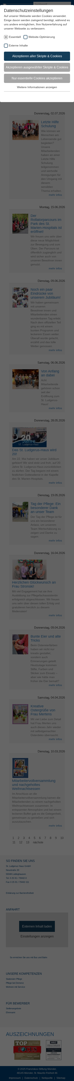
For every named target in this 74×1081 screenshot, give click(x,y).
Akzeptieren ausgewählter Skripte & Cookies (37, 67)
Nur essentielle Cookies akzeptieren (37, 78)
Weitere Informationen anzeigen (37, 87)
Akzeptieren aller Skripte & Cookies (37, 56)
